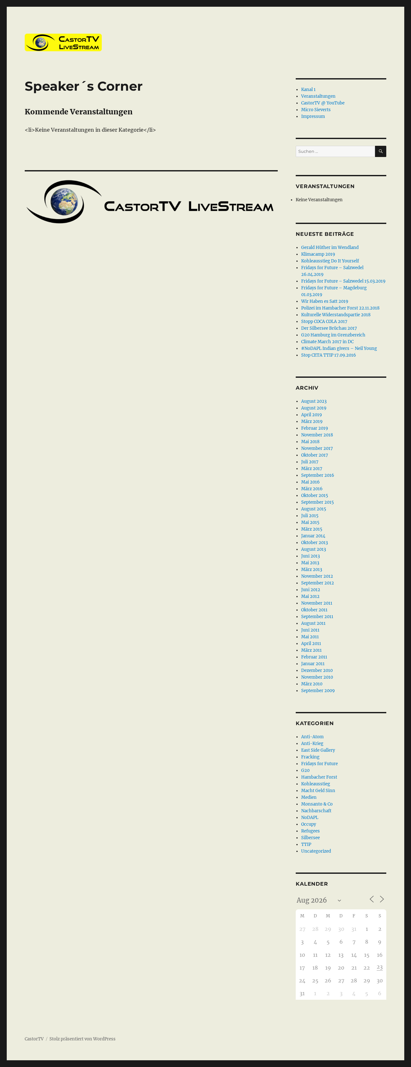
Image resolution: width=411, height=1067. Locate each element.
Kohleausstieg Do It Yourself (330, 261)
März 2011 (311, 650)
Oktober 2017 (314, 455)
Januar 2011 (313, 663)
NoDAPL (309, 817)
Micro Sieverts (316, 109)
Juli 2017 (310, 462)
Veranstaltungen (318, 96)
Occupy (308, 824)
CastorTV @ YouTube (323, 103)
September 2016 (317, 475)
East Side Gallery (318, 750)
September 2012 (317, 583)
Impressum (313, 116)
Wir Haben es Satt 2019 (324, 301)
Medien (309, 797)
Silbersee (310, 837)
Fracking (310, 757)
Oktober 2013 (314, 542)
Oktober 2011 (314, 610)
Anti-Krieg (312, 743)
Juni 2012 (310, 589)
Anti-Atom (312, 737)
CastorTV (34, 1039)
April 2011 (311, 643)
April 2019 (311, 415)
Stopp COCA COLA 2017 (324, 321)
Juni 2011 (310, 630)
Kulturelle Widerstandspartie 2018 (336, 315)
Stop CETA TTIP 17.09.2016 (328, 355)
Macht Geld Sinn (318, 790)
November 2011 (316, 603)
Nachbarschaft (316, 811)
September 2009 (318, 690)
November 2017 (317, 448)
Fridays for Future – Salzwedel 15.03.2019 (343, 281)
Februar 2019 (314, 428)
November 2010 (317, 677)
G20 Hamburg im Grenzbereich (333, 335)
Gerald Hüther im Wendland (330, 247)
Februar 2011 (314, 657)
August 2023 (314, 401)
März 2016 (312, 489)
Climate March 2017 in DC (327, 341)
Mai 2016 (310, 482)
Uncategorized (316, 851)
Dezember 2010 (317, 670)
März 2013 (311, 569)
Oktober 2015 (314, 495)
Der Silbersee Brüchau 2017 (329, 328)
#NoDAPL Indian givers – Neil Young (339, 348)
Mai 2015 (310, 522)
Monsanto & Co (317, 804)
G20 (305, 770)
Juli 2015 (310, 515)
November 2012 (317, 576)
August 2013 (313, 549)
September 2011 (317, 616)
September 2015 (317, 502)
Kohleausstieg (315, 784)
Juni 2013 (310, 556)
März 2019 (312, 421)
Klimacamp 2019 (318, 254)
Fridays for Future (319, 763)
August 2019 (314, 408)
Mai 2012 (310, 596)
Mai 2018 (310, 441)
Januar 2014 (313, 536)
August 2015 (313, 509)
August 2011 (313, 623)
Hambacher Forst (319, 777)
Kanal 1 (308, 89)
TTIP (306, 844)
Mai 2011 (310, 637)
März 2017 (311, 468)
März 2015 (311, 529)
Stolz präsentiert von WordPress (82, 1039)
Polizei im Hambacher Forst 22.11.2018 (340, 308)
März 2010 (311, 684)
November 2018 (317, 435)
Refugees (310, 831)
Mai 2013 (310, 563)
